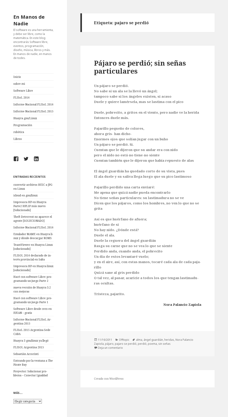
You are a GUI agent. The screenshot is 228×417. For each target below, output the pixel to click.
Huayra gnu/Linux (25, 118)
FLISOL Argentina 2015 (28, 347)
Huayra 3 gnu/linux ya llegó (31, 340)
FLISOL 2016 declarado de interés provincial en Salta (32, 257)
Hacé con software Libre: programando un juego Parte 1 (32, 300)
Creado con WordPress (109, 379)
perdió (142, 344)
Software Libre (23, 91)
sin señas (164, 344)
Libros (17, 139)
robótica (18, 132)
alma (139, 340)
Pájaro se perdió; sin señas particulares (140, 67)
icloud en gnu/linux (25, 195)
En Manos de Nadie (29, 20)
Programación (22, 125)
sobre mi (19, 84)
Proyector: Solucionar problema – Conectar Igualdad (30, 373)
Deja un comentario (110, 348)
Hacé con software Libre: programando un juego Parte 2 (32, 279)
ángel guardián (153, 340)
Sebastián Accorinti (26, 354)
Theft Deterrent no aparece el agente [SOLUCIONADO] (32, 219)
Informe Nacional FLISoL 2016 (33, 104)
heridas (169, 340)
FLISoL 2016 (21, 97)
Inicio (17, 77)
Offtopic (124, 340)
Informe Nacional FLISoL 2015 (33, 111)
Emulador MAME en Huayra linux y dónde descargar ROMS (33, 236)
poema (152, 344)
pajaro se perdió (125, 344)
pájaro (109, 344)
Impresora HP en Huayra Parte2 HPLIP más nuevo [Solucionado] (29, 206)
